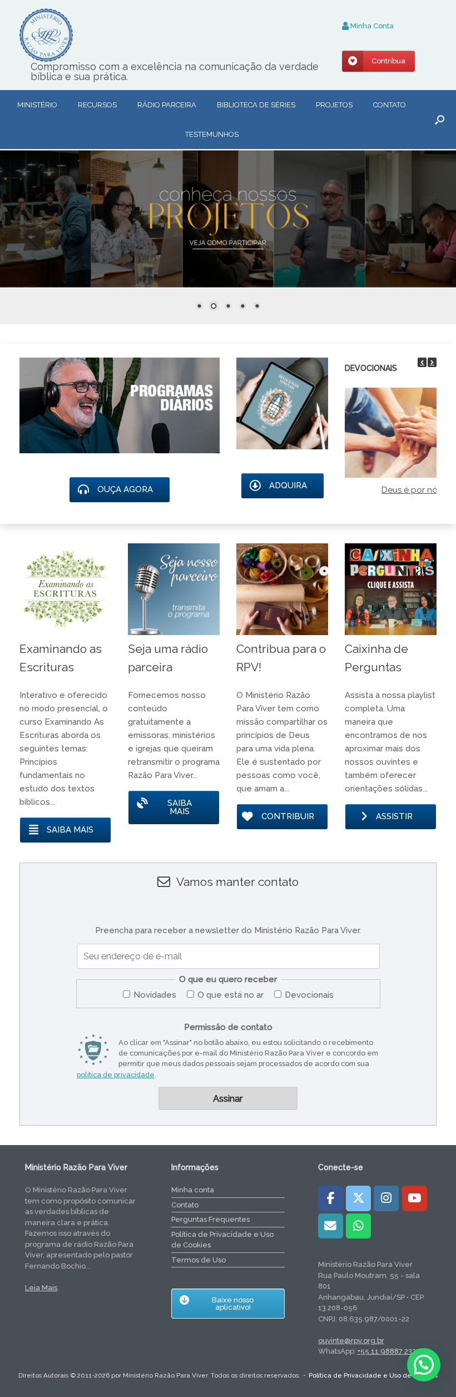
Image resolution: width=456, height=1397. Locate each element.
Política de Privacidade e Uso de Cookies (222, 1240)
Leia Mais (41, 1288)
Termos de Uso (198, 1260)
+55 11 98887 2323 (389, 1351)
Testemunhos (212, 134)
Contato (389, 105)
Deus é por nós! (412, 490)
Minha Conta (371, 26)
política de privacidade (116, 1075)
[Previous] (422, 362)
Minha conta (192, 1190)
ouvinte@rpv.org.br (351, 1340)
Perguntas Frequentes (210, 1219)
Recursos (97, 105)
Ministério (37, 105)
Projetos (334, 105)
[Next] (432, 362)
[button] (439, 119)
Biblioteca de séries (256, 105)
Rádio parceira (166, 105)
